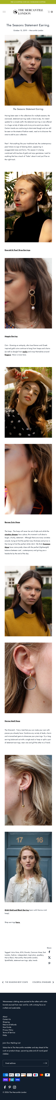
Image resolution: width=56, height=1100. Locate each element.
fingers (8, 354)
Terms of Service (9, 1032)
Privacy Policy (8, 1030)
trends (35, 960)
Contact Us (7, 1019)
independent (22, 955)
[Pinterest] (9, 1088)
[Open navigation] (4, 12)
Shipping (6, 1022)
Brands (27, 952)
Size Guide (7, 1027)
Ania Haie (15, 952)
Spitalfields (9, 960)
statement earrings (21, 960)
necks (25, 351)
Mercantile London (31, 957)
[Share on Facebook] (49, 952)
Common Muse (36, 952)
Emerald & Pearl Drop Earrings (17, 250)
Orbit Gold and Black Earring (17, 910)
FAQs (5, 1035)
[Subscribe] (45, 1063)
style (30, 960)
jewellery (40, 955)
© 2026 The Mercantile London (14, 1092)
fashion (14, 955)
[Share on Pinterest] (49, 963)
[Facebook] (4, 1088)
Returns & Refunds (9, 1024)
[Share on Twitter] (49, 957)
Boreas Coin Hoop (12, 522)
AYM (21, 952)
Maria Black (9, 957)
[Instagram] (14, 1088)
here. (18, 922)
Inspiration (32, 955)
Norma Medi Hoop (12, 721)
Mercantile (19, 957)
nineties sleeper (11, 534)
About (5, 1016)
